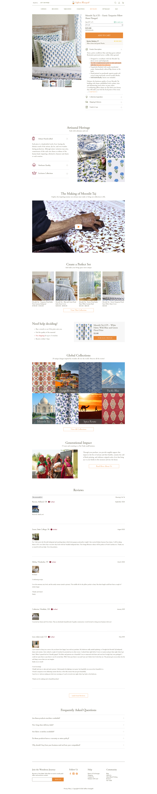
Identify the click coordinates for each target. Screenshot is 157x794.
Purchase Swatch (105, 338)
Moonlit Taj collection (103, 65)
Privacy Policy (67, 788)
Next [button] (72, 81)
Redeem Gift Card (93, 779)
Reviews (108, 779)
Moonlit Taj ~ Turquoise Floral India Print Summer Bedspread (42, 303)
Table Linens (67, 9)
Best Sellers (93, 9)
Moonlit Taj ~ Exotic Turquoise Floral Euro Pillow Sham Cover (113, 303)
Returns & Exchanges (94, 773)
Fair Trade (109, 780)
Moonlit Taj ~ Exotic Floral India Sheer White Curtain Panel (88, 303)
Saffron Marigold (88, 788)
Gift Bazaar (105, 9)
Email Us (35, 3)
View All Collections (78, 429)
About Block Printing (111, 777)
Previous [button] (41, 81)
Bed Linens (55, 9)
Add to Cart (104, 35)
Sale (116, 9)
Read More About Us (104, 466)
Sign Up (58, 779)
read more (93, 92)
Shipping (90, 775)
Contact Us (91, 777)
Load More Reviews (78, 696)
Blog (107, 773)
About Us (108, 775)
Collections (80, 9)
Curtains (43, 9)
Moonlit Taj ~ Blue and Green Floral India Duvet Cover (66, 303)
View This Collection (78, 310)
